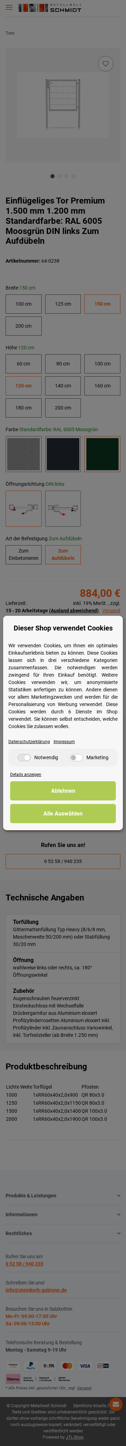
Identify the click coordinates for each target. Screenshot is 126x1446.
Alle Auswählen (63, 813)
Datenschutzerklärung (29, 741)
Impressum (64, 741)
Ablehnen (63, 791)
